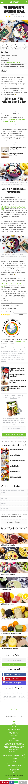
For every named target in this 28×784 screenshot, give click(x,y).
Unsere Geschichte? (14, 732)
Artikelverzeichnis (14, 767)
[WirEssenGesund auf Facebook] (27, 1)
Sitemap (14, 770)
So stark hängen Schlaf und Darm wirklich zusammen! (14, 763)
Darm (13, 761)
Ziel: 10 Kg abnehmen (14, 749)
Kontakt (14, 738)
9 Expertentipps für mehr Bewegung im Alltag (14, 755)
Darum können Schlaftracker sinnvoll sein (16, 760)
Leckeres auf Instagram (13, 683)
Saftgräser (22, 696)
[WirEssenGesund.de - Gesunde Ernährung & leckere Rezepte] (14, 1)
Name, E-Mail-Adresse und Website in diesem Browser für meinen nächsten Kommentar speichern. (14, 515)
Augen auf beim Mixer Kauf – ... (9, 308)
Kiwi (15, 696)
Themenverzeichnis (14, 769)
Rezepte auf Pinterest (13, 679)
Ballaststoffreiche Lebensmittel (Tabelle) (14, 746)
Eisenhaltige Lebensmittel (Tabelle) (14, 743)
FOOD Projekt (14, 733)
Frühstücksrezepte (13, 14)
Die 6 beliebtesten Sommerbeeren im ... (12, 303)
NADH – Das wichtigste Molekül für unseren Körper (14, 754)
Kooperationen (14, 735)
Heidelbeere (6, 693)
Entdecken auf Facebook (12, 674)
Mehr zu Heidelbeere (13, 778)
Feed (14, 772)
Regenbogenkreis (21, 341)
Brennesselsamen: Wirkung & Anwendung (14, 744)
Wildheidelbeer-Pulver (13, 62)
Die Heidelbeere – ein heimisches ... (10, 305)
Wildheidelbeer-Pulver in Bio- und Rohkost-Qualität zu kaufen (13, 283)
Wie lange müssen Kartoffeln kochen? (14, 747)
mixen (13, 693)
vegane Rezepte (7, 696)
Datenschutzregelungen (16, 431)
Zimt (4, 700)
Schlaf (3, 760)
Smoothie (19, 693)
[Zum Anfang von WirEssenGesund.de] (14, 722)
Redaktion (14, 736)
